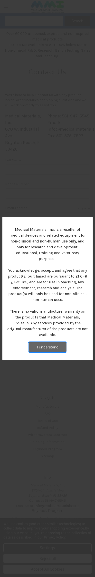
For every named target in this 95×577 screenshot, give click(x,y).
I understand (47, 347)
